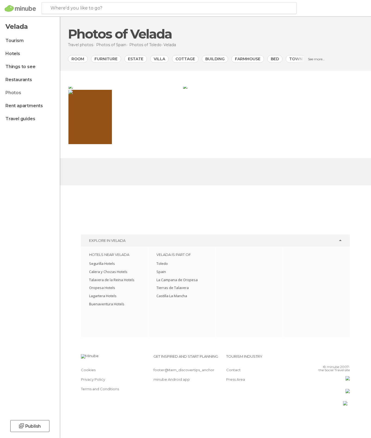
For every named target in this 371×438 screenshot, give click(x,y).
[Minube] (20, 8)
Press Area (235, 379)
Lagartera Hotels (103, 295)
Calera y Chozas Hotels (108, 271)
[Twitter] (328, 358)
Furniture (106, 58)
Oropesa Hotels (102, 287)
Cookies (88, 370)
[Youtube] (346, 358)
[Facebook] (319, 358)
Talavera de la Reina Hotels (111, 279)
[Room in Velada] (125, 86)
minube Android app (171, 379)
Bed (275, 58)
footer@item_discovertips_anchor (183, 370)
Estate (135, 58)
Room (77, 58)
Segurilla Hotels (102, 263)
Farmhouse (247, 58)
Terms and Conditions (100, 389)
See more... (316, 59)
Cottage (185, 58)
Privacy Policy (93, 379)
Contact (233, 370)
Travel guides (20, 118)
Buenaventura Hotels (106, 303)
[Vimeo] (337, 358)
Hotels (12, 53)
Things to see (20, 66)
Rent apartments (24, 105)
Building (215, 58)
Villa (159, 58)
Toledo (162, 263)
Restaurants (18, 79)
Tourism (14, 40)
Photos (13, 92)
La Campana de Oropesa (177, 279)
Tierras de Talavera (172, 287)
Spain (161, 271)
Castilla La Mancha (171, 295)
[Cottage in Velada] (272, 86)
